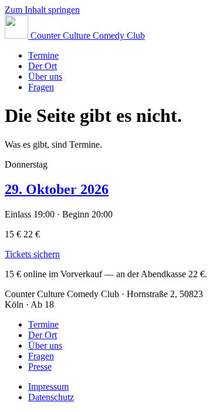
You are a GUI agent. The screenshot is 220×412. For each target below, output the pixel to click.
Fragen (41, 87)
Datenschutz (51, 397)
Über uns (45, 76)
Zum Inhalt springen (42, 10)
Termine (43, 55)
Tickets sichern (32, 254)
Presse (40, 367)
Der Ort (42, 66)
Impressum (48, 386)
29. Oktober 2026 (57, 189)
